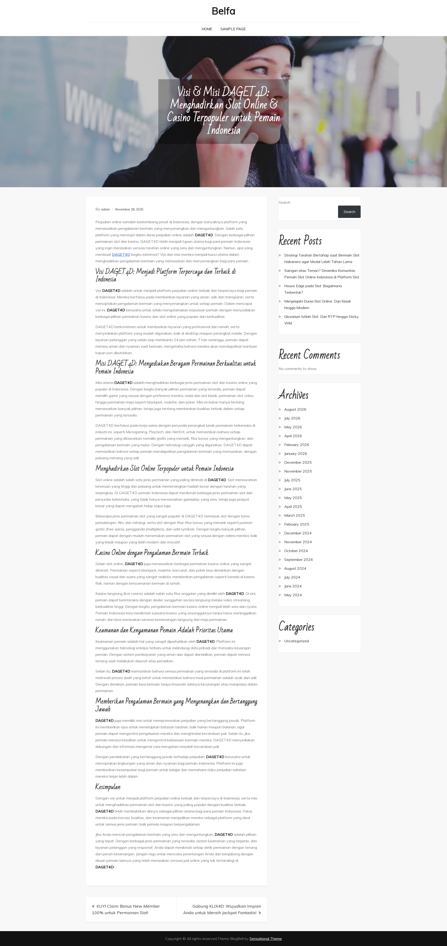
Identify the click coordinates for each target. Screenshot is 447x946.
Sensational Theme (266, 938)
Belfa (223, 11)
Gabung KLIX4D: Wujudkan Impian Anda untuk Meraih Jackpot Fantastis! (222, 909)
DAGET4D (121, 254)
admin (105, 209)
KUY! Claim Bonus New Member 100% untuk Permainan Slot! (126, 909)
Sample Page (233, 29)
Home (207, 29)
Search (284, 202)
